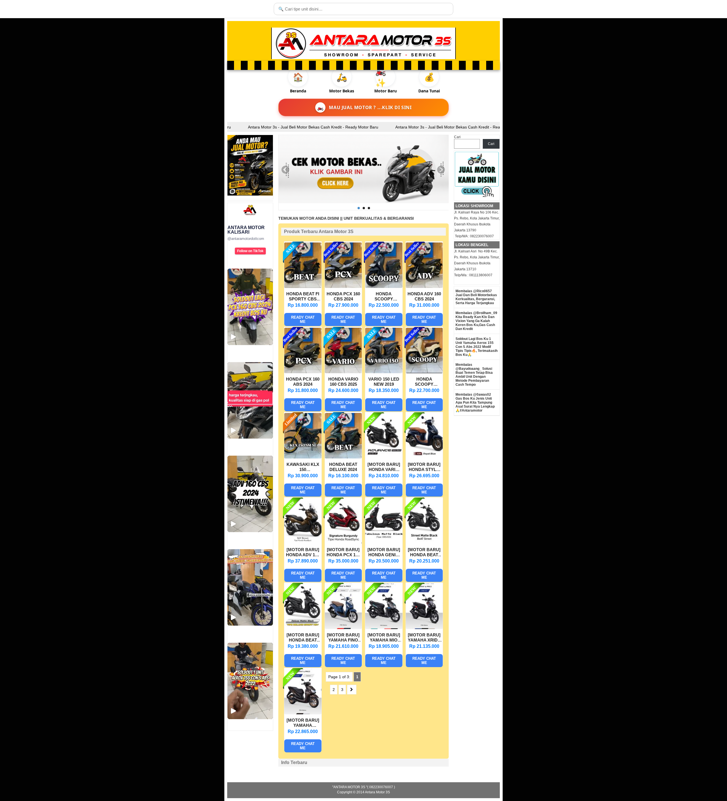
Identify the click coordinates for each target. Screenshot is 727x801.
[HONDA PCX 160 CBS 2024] (343, 286)
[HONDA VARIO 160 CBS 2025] (343, 372)
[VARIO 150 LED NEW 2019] (383, 372)
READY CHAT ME (303, 319)
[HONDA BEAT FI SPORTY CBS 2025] (302, 286)
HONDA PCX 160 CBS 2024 (343, 296)
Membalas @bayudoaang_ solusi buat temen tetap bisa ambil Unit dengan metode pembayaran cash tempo (474, 375)
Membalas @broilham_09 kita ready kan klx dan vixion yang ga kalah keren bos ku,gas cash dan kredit (476, 321)
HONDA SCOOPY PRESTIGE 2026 (424, 382)
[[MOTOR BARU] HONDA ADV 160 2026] (302, 542)
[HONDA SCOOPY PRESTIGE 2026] (424, 372)
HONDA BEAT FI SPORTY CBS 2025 (302, 297)
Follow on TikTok (250, 251)
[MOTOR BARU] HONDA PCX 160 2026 (343, 553)
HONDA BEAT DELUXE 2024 (343, 467)
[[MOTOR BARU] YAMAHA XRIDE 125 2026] (424, 627)
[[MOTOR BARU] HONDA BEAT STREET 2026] (424, 542)
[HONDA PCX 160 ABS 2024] (302, 372)
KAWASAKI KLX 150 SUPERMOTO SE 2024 (303, 467)
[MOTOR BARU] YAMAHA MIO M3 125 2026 (383, 638)
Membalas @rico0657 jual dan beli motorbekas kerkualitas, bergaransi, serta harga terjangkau (476, 297)
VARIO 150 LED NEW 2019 (383, 382)
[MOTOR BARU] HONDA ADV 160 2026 (302, 553)
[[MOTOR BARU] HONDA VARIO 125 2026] (383, 457)
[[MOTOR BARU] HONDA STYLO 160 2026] (424, 457)
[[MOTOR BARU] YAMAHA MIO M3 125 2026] (383, 627)
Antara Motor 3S (377, 792)
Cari (457, 137)
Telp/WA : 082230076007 (474, 236)
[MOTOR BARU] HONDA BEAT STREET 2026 (424, 553)
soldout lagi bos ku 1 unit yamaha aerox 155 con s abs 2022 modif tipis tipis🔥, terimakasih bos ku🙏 (477, 347)
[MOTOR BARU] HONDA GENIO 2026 (383, 553)
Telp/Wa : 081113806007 (473, 275)
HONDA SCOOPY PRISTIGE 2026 (384, 297)
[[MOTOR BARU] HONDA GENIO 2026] (383, 542)
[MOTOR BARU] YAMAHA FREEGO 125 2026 (303, 723)
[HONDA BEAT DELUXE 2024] (343, 457)
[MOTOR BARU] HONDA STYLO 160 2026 (424, 467)
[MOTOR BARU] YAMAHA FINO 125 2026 (343, 638)
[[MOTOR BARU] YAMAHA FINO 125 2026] (343, 627)
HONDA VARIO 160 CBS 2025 (343, 382)
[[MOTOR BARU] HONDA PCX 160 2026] (343, 542)
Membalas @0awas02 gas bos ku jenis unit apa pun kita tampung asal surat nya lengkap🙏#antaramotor (475, 402)
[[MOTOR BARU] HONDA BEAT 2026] (302, 627)
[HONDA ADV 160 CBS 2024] (424, 286)
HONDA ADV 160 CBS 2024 (424, 296)
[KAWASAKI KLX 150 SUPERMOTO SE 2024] (302, 457)
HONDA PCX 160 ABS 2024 (302, 382)
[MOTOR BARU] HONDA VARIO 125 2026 (383, 467)
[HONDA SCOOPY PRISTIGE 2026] (383, 286)
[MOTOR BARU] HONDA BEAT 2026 (303, 638)
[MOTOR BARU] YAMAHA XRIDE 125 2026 (424, 638)
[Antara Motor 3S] (363, 43)
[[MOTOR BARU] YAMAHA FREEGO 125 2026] (302, 713)
